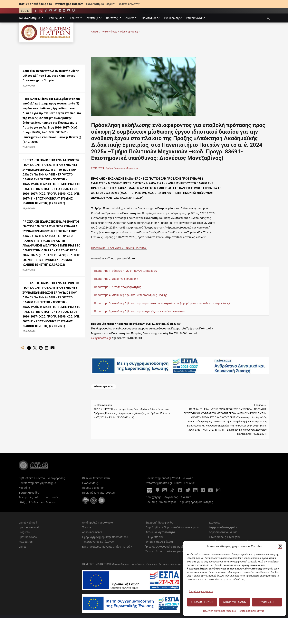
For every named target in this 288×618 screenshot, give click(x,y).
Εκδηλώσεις (90, 483)
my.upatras (26, 541)
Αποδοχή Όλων (202, 602)
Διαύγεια (214, 522)
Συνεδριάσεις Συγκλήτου (225, 537)
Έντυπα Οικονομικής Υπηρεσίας (166, 546)
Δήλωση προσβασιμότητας (196, 502)
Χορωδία (24, 487)
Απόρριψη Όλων (234, 602)
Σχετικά (186, 497)
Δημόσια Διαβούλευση (223, 532)
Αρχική (96, 31)
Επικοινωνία (194, 18)
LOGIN (25, 10)
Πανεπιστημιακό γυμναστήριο (37, 483)
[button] (280, 546)
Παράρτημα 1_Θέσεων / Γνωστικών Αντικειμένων (125, 270)
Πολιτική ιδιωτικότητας (251, 611)
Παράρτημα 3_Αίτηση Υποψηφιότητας (117, 287)
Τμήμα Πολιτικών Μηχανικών (122, 168)
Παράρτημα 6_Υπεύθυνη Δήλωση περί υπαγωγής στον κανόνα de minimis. (139, 311)
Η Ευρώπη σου (155, 537)
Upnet (22, 546)
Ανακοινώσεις (110, 31)
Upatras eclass (28, 537)
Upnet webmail (28, 522)
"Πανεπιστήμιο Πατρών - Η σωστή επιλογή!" (112, 3)
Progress (24, 532)
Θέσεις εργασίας (130, 31)
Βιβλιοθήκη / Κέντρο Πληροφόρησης (42, 478)
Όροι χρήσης (153, 497)
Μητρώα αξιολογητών (223, 527)
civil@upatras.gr (101, 338)
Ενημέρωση (171, 18)
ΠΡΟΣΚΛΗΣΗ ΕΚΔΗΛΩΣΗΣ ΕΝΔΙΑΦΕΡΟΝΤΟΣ (119, 247)
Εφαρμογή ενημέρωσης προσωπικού (105, 537)
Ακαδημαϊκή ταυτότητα (160, 532)
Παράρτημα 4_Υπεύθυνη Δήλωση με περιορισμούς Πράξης (130, 295)
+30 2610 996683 (185, 483)
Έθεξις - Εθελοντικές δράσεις (37, 502)
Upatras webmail (29, 527)
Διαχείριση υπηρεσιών (201, 591)
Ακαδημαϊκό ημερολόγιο (97, 522)
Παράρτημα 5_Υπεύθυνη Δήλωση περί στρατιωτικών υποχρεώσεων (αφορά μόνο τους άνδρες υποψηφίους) (162, 303)
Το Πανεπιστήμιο (29, 18)
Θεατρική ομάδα (29, 492)
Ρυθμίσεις (266, 602)
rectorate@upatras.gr (159, 483)
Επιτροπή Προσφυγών (159, 522)
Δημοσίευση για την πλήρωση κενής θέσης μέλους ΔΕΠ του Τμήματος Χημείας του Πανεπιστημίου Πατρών (51, 75)
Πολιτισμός (149, 18)
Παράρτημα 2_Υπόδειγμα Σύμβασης (116, 278)
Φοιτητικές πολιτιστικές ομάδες (39, 497)
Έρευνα (74, 18)
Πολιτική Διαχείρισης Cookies (219, 611)
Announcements (92, 532)
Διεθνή (129, 18)
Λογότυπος (171, 497)
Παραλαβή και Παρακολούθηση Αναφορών (172, 527)
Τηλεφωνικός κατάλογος (98, 541)
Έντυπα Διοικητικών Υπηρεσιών (166, 551)
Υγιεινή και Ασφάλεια (159, 541)
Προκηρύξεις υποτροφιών (98, 492)
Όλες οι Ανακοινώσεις (96, 478)
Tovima (86, 527)
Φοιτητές (112, 18)
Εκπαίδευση (54, 18)
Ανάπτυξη (92, 18)
